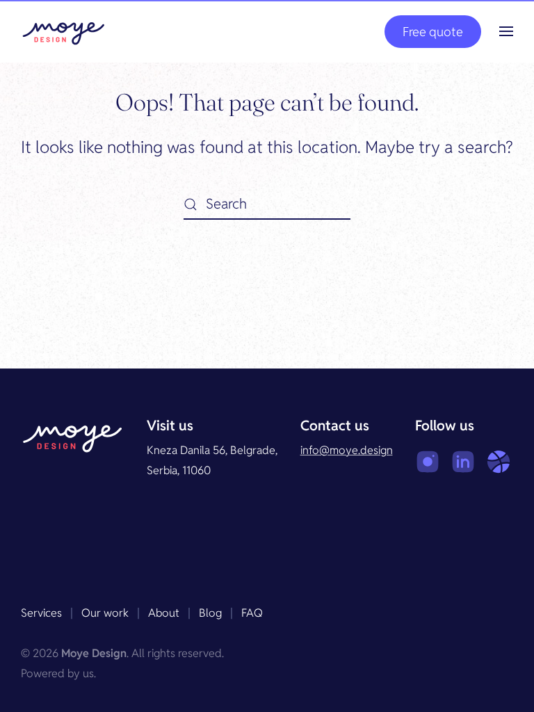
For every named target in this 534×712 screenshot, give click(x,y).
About (163, 613)
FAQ (252, 613)
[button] (506, 31)
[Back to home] (63, 31)
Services (41, 613)
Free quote (433, 32)
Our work (105, 613)
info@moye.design (346, 450)
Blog (210, 613)
